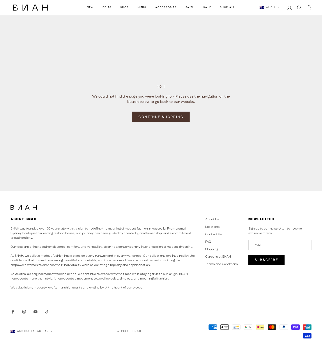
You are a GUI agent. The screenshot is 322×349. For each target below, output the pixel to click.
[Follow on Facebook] (13, 312)
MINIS (142, 7)
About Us (212, 219)
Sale (207, 7)
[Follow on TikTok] (47, 312)
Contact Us (213, 234)
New (90, 7)
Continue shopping (161, 117)
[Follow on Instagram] (24, 312)
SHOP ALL (227, 7)
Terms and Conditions (221, 264)
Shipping (211, 249)
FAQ (208, 242)
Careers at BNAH (218, 256)
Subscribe (266, 260)
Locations (212, 227)
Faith (190, 7)
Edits (107, 7)
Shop (124, 7)
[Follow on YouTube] (35, 312)
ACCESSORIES (166, 7)
